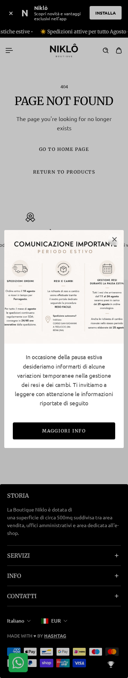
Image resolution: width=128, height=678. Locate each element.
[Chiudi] (114, 239)
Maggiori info (64, 430)
